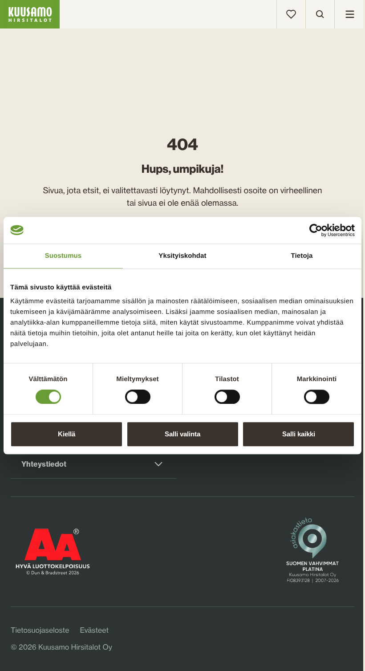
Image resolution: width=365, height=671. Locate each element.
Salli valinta (182, 434)
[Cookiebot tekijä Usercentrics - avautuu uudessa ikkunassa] (316, 230)
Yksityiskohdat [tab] (182, 256)
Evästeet (94, 630)
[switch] (137, 395)
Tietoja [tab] (302, 256)
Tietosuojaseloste (40, 630)
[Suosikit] (291, 14)
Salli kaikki (298, 434)
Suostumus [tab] (63, 256)
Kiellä (66, 434)
